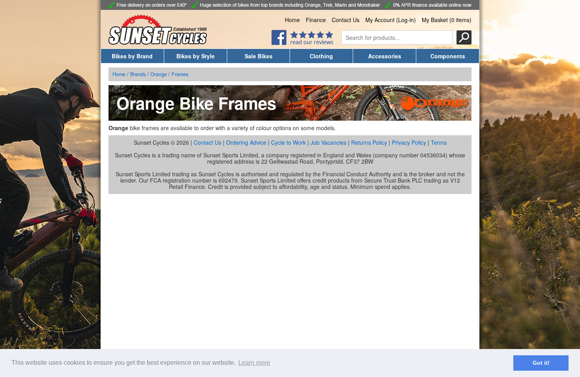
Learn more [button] (254, 362)
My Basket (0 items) (446, 20)
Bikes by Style (195, 56)
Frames (180, 74)
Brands (138, 74)
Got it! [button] (541, 363)
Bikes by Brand (132, 56)
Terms (439, 142)
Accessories (384, 56)
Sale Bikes (259, 56)
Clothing (321, 56)
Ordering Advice (246, 142)
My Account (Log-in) (390, 20)
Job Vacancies (328, 142)
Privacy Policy (409, 142)
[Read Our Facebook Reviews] (302, 43)
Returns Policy (369, 142)
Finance (316, 20)
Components (447, 56)
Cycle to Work (288, 142)
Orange (158, 74)
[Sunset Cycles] (158, 42)
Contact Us (345, 20)
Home (292, 20)
